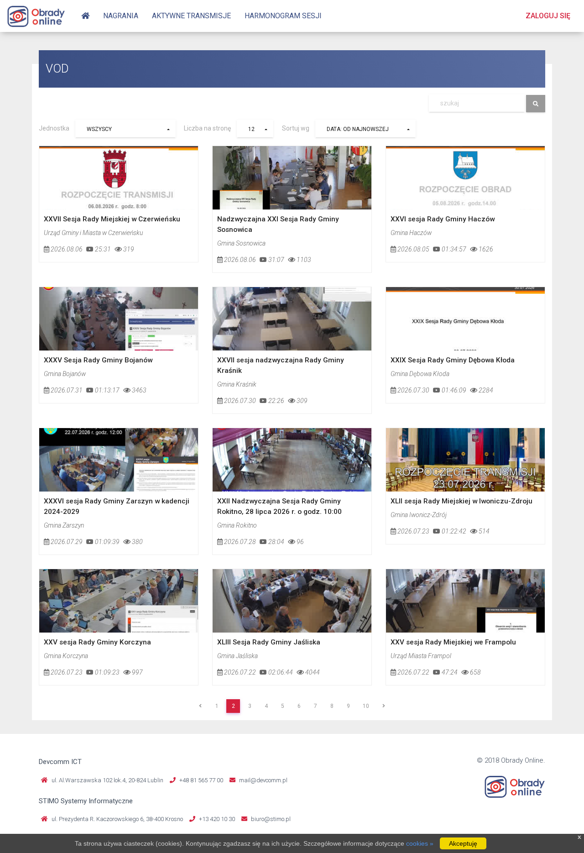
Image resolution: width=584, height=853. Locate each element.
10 (366, 706)
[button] (125, 128)
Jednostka (54, 128)
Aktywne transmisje (191, 15)
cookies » (419, 843)
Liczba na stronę (207, 128)
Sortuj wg (295, 128)
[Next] (384, 706)
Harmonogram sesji (283, 15)
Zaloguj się (548, 15)
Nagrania (120, 15)
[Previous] (200, 706)
